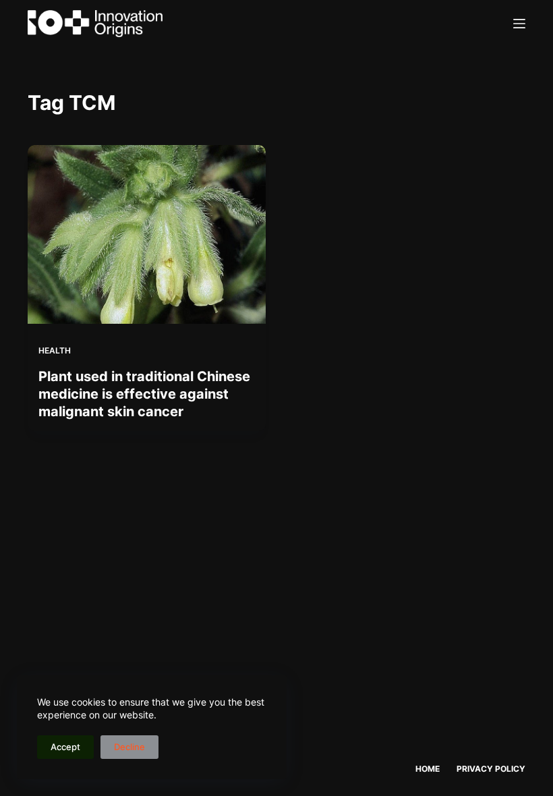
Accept (65, 746)
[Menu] (519, 24)
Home (427, 769)
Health (54, 350)
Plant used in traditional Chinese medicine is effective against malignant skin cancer (144, 394)
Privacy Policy (491, 769)
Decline (129, 746)
